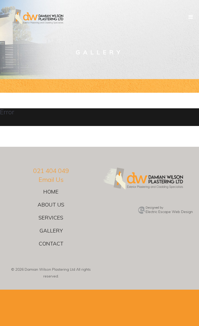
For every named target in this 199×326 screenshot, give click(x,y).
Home (51, 191)
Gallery (51, 230)
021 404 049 (51, 171)
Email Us (51, 179)
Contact (51, 243)
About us (51, 204)
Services (51, 217)
